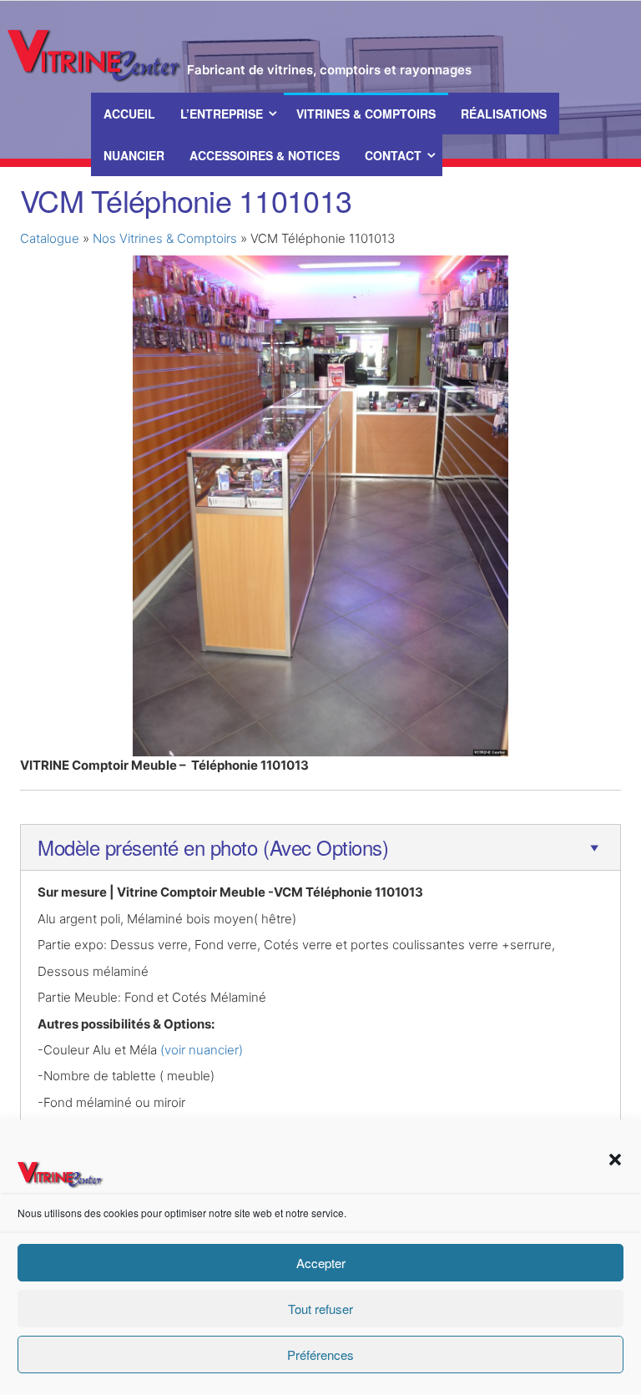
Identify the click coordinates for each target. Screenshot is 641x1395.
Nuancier (133, 155)
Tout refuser (320, 1308)
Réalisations (504, 113)
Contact (393, 155)
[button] (615, 1159)
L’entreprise (221, 113)
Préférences (320, 1354)
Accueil (129, 113)
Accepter (321, 1262)
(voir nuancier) (201, 1050)
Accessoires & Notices (264, 155)
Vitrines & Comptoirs (366, 113)
